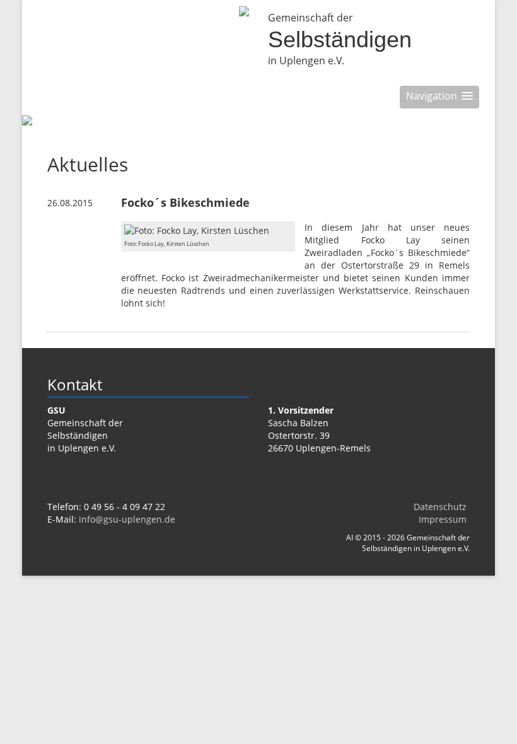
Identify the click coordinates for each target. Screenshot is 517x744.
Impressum (443, 519)
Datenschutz (440, 507)
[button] (439, 97)
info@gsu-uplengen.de (127, 519)
